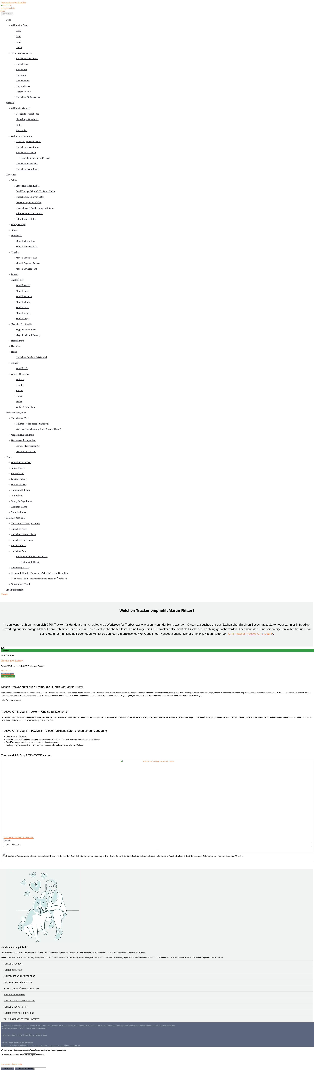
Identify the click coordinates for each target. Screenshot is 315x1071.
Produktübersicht (14, 589)
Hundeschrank (23, 86)
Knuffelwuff (17, 279)
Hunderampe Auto (20, 567)
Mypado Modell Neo (26, 329)
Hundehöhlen (22, 80)
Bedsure (20, 379)
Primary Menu (7, 14)
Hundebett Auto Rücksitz (23, 534)
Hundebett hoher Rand (27, 58)
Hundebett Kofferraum (22, 540)
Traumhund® (17, 340)
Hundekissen (22, 64)
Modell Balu (22, 368)
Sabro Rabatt (17, 473)
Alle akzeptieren (7, 1069)
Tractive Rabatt (18, 479)
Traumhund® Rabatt (21, 462)
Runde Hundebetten (14, 995)
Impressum (5, 1035)
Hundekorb (21, 69)
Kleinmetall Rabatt (20, 490)
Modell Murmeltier (25, 241)
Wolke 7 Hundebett (25, 407)
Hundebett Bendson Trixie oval (31, 357)
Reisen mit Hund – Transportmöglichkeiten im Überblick (39, 573)
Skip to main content (9, 2)
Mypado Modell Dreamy (28, 335)
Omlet (19, 396)
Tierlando (15, 346)
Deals (9, 457)
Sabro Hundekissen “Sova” (29, 213)
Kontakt (38, 1035)
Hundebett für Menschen (28, 97)
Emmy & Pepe (18, 224)
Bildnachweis (28, 1035)
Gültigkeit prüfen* (8, 676)
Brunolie (15, 362)
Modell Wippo (23, 313)
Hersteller (11, 174)
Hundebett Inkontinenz (27, 169)
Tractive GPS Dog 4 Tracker (19, 838)
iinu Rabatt (16, 495)
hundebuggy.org (7, 1045)
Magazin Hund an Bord (22, 434)
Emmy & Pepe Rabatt (22, 501)
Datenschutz (17, 1035)
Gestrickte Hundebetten (27, 113)
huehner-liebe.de (40, 1045)
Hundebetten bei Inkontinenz (19, 1013)
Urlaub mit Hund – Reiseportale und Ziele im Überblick (39, 578)
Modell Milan (23, 302)
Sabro (14, 180)
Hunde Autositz (18, 545)
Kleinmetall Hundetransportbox (31, 556)
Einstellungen (30, 1055)
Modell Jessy (22, 318)
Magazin (4, 594)
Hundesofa (21, 75)
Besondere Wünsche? (21, 53)
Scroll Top (22, 2)
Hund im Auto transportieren (25, 523)
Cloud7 (19, 385)
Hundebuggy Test (13, 970)
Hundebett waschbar (26, 152)
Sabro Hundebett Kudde (28, 185)
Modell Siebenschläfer (27, 246)
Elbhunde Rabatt (19, 506)
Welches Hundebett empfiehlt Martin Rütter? (38, 429)
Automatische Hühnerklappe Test (21, 988)
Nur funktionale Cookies (24, 1069)
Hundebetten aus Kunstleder (19, 1001)
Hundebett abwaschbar (27, 163)
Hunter (19, 390)
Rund (18, 41)
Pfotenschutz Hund (20, 584)
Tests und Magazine (16, 412)
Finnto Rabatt (17, 468)
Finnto (14, 230)
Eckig (19, 30)
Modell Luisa (22, 307)
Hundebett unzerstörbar (27, 147)
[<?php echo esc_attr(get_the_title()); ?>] (157, 849)
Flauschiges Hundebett (27, 119)
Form (8, 19)
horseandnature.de (72, 1045)
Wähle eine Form (19, 25)
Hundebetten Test (19, 418)
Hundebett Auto (24, 91)
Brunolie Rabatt (19, 512)
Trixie (14, 351)
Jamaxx (14, 274)
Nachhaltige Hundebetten (28, 141)
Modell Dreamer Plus (26, 257)
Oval (18, 36)
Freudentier (16, 235)
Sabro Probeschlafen (26, 219)
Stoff (18, 124)
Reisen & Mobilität (15, 517)
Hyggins (15, 252)
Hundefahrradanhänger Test (19, 976)
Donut (19, 47)
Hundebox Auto (18, 551)
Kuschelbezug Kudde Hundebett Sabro (35, 207)
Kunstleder (21, 130)
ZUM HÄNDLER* (13, 845)
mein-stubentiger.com (24, 1045)
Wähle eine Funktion (21, 136)
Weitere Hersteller (20, 373)
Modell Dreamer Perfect (28, 263)
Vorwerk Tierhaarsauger (28, 445)
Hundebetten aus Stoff (16, 1007)
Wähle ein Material (20, 108)
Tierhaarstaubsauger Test (23, 440)
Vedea (19, 401)
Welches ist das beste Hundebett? (32, 423)
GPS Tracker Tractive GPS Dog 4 (250, 633)
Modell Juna (22, 290)
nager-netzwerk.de (56, 1045)
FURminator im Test (26, 451)
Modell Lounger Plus (26, 268)
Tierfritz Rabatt (18, 484)
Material (10, 102)
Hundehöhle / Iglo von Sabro (30, 196)
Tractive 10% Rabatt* (12, 660)
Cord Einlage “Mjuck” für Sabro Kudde (35, 191)
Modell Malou (23, 285)
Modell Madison (24, 296)
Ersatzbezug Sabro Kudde (28, 202)
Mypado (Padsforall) (21, 324)
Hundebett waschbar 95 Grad (35, 158)
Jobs (45, 1035)
